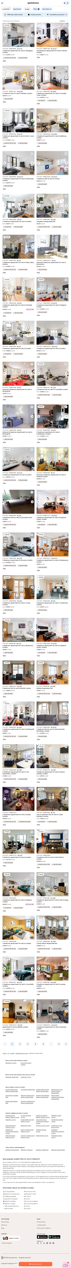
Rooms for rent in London (26, 1064)
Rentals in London (11, 1063)
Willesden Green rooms (56, 1116)
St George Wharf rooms (26, 1116)
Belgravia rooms (26, 1126)
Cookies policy (41, 1225)
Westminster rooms (42, 1136)
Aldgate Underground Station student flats (27, 1096)
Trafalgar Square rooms (41, 1130)
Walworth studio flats (12, 1077)
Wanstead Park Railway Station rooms (12, 1116)
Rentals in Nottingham (12, 1150)
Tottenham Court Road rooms (56, 1126)
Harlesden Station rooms (56, 1136)
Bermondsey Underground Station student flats (57, 1097)
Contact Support (6, 1243)
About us (4, 1225)
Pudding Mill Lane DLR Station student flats (42, 1090)
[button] (66, 3)
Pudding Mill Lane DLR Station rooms (27, 1120)
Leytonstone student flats (12, 1096)
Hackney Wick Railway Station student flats (42, 1096)
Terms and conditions (43, 1228)
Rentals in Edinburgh (42, 1150)
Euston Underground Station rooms (27, 1130)
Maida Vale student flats (12, 1102)
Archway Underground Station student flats (28, 1102)
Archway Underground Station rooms (28, 1136)
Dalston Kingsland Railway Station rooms (43, 1116)
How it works (5, 1222)
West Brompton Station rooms (10, 1136)
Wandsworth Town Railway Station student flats (57, 1091)
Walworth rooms (26, 1077)
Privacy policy (41, 1222)
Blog (2, 1228)
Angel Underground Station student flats (12, 1090)
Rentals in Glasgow (27, 1150)
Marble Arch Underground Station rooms (12, 1131)
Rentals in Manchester (58, 1150)
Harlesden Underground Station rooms (57, 1131)
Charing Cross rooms (42, 1126)
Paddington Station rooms (57, 1120)
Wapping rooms (11, 1120)
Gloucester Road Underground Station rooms (42, 1121)
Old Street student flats (28, 1089)
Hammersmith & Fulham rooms (11, 1126)
